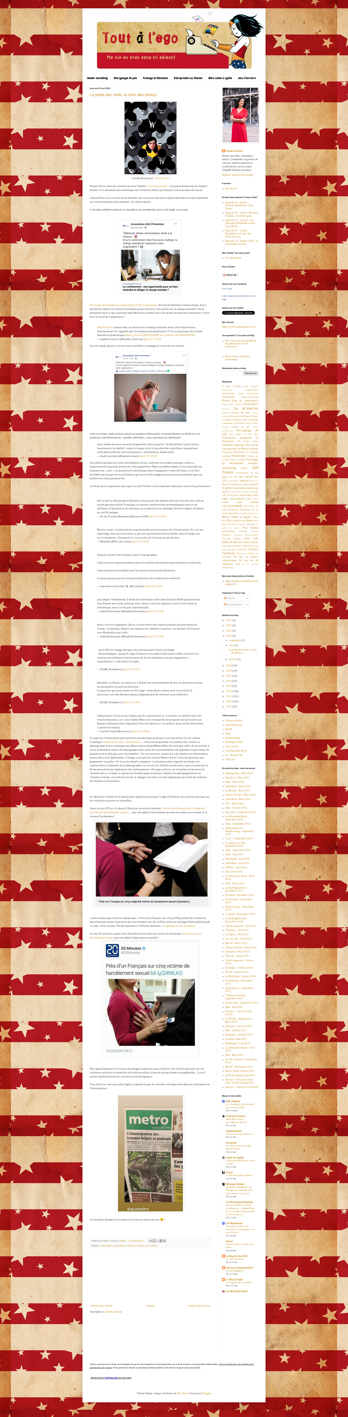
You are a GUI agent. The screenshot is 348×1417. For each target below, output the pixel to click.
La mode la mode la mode (244, 492)
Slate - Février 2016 (236, 808)
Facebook (238, 452)
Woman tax (227, 567)
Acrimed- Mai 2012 (236, 1039)
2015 (229, 686)
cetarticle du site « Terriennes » (122, 742)
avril (232, 645)
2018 (229, 671)
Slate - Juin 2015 (234, 854)
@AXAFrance (105, 327)
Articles (230, 598)
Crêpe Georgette (235, 1157)
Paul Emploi (250, 528)
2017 (229, 676)
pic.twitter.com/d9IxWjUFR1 (177, 335)
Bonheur (226, 409)
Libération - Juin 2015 (237, 863)
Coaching (226, 420)
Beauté (225, 400)
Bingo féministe (235, 404)
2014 (229, 691)
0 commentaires (136, 1241)
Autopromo (228, 397)
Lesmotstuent (119, 1246)
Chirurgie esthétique (240, 416)
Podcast (243, 531)
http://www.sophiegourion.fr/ (239, 327)
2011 (229, 707)
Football (241, 460)
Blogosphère (251, 404)
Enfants (254, 448)
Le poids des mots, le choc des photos (123, 94)
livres (255, 499)
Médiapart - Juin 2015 (237, 859)
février (233, 659)
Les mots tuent (233, 258)
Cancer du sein (240, 412)
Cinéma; (254, 416)
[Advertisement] (150, 1276)
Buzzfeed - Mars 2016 (237, 777)
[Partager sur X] (157, 1241)
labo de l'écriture (230, 495)
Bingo (224, 404)
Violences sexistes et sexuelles (142, 1246)
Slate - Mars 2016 (235, 782)
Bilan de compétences (244, 400)
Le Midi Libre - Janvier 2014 (240, 976)
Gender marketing (97, 78)
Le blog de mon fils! (237, 1256)
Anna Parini (162, 178)
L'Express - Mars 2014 (237, 951)
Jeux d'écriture (247, 78)
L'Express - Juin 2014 (236, 930)
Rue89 (228, 729)
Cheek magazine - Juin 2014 (240, 926)
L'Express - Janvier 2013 (238, 1026)
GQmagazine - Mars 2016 (239, 773)
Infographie (234, 481)
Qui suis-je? (231, 188)
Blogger (206, 1393)
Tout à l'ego (227, 289)
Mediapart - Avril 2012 (237, 1043)
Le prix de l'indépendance (239, 1175)
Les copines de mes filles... (239, 1282)
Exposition (227, 452)
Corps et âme (251, 423)
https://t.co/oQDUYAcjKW (141, 335)
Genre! (229, 1241)
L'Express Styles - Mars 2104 (240, 947)
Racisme (237, 535)
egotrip (239, 445)
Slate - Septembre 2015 (238, 824)
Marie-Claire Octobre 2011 (240, 1071)
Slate (228, 733)
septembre (235, 640)
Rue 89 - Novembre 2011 (239, 1067)
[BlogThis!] (154, 1241)
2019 (229, 665)
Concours (253, 419)
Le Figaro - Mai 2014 (236, 934)
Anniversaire (252, 390)
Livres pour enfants (240, 502)
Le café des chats (234, 1259)
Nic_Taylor (183, 1393)
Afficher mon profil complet (237, 175)
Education (227, 445)
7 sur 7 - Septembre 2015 (239, 838)
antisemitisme (228, 393)
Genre (244, 468)
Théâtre (238, 546)
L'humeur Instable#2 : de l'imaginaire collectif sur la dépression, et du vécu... (239, 1190)
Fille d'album (233, 1101)
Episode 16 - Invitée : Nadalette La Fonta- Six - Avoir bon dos (238, 233)
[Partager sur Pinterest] (164, 1241)
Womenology (232, 738)
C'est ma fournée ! (236, 1116)
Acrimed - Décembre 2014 (239, 895)
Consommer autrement (233, 423)
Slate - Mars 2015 (235, 883)
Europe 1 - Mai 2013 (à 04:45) (241, 1087)
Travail (254, 546)
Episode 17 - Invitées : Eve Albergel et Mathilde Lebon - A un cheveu (240, 223)
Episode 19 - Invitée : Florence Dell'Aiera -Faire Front (239, 205)
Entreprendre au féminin (188, 78)
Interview (254, 481)
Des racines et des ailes (243, 434)
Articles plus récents (102, 1306)
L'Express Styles (234, 720)
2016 (229, 681)
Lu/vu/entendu (232, 506)
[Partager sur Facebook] (161, 1241)
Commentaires (234, 604)
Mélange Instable (235, 1184)
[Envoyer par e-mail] (150, 1241)
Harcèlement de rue (247, 473)
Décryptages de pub (125, 78)
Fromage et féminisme (155, 78)
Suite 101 (230, 759)
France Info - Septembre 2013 (241, 1003)
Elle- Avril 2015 (234, 872)
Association (252, 393)
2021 (229, 631)
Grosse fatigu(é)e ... (236, 1271)
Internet (244, 480)
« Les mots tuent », (158, 186)
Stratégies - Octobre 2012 (239, 1035)
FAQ (246, 452)
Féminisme (238, 455)
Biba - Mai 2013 (234, 1007)
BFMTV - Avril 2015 (236, 867)
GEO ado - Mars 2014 (236, 956)
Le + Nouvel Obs (234, 755)
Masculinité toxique (238, 513)
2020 (229, 636)
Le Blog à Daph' (234, 1279)
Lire (248, 499)
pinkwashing (228, 531)
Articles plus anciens (199, 1306)
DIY (239, 441)
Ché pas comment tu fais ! (240, 1268)
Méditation (253, 513)
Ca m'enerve (246, 409)
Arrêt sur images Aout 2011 (240, 1075)
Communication (239, 420)
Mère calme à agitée (220, 78)
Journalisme (106, 1246)
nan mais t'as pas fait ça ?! (239, 1134)
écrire (255, 441)
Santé (247, 538)
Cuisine (225, 427)
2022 (229, 625)
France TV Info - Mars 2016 (240, 795)
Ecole (246, 441)
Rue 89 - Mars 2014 (236, 943)
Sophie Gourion (234, 151)
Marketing (233, 510)
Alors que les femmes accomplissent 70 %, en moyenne (123, 305)
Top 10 (247, 546)
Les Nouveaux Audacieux (239, 1202)
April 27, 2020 (152, 339)
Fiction (232, 460)
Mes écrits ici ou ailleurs (240, 520)
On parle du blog (245, 524)
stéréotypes (228, 546)
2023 (229, 620)
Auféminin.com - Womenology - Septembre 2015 (239, 831)
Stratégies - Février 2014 (239, 968)
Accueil (150, 1306)
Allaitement (227, 390)
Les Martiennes (234, 1223)
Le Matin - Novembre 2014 (240, 914)
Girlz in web (231, 746)
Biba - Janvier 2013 (235, 1030)
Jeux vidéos (244, 484)
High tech (227, 477)
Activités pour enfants (245, 386)
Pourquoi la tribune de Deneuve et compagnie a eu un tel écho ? (240, 1229)
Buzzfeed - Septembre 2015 (240, 812)
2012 (229, 701)
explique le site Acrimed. (180, 926)
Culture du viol (240, 427)
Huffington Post (234, 742)
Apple (241, 393)
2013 (229, 696)
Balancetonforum (249, 397)
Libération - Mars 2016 (238, 786)
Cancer (225, 413)
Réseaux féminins (231, 538)
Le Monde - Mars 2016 (237, 790)
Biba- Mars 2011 (234, 1055)
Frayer (229, 1172)
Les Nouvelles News (236, 751)
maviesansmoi (234, 1131)
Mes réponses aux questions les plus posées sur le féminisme (240, 343)
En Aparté (231, 1143)
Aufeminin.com (233, 725)
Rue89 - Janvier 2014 (236, 972)
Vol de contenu (250, 564)
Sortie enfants (250, 542)
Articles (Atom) (113, 1312)
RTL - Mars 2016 (234, 803)
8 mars (226, 386)
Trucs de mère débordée (234, 549)
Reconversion (251, 535)
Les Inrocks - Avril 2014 (238, 939)
